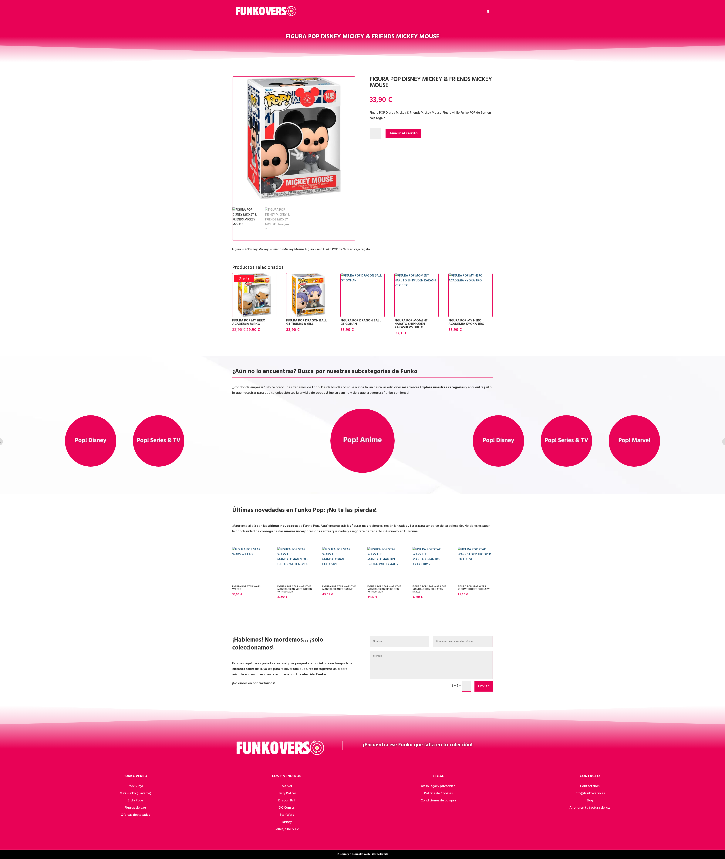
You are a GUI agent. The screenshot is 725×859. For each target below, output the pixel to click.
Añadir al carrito (403, 133)
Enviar (483, 686)
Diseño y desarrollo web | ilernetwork (362, 854)
